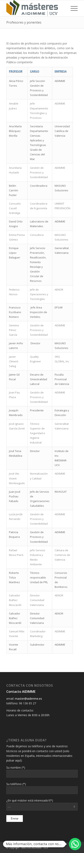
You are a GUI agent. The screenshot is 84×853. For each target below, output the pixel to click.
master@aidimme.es (28, 698)
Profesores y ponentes (23, 22)
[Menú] (72, 8)
